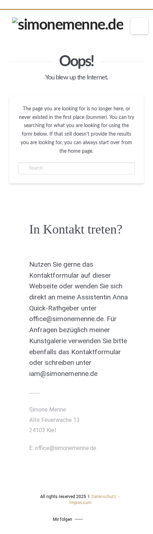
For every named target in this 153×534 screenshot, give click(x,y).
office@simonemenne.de (65, 448)
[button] (139, 26)
